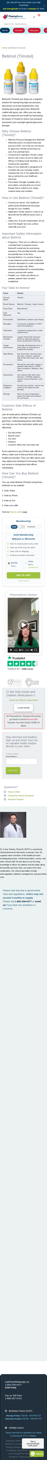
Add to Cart (23, 575)
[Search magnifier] (41, 25)
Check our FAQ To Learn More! (23, 700)
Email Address (12, 757)
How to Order (14, 792)
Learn (23, 708)
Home (5, 48)
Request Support (16, 799)
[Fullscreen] (35, 650)
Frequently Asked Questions (21, 796)
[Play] (11, 650)
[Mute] (31, 650)
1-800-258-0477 (23, 901)
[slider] (21, 650)
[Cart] (38, 17)
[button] (23, 625)
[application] (23, 625)
